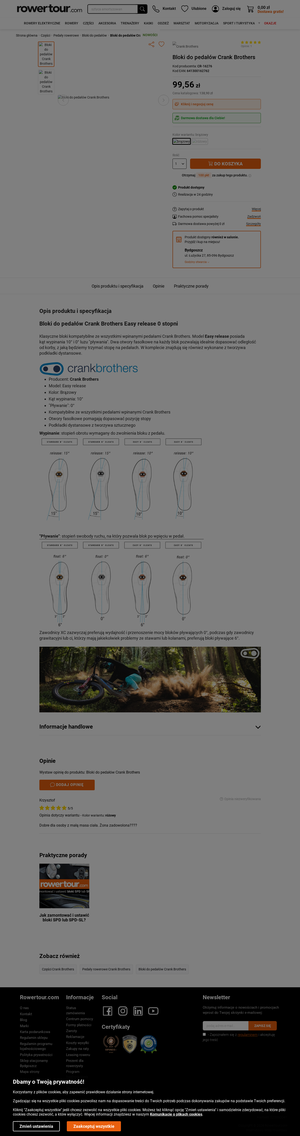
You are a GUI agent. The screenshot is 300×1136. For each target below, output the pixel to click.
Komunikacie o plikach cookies (176, 1114)
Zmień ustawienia (36, 1126)
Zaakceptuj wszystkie (93, 1126)
